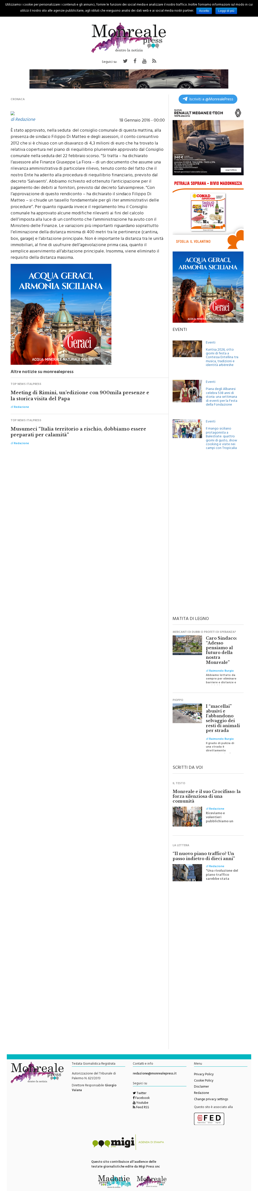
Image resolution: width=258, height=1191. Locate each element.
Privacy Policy (204, 1075)
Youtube (142, 1103)
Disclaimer (201, 1087)
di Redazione (23, 120)
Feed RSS (142, 1108)
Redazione (201, 1093)
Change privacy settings (211, 1100)
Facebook (142, 1098)
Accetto (204, 11)
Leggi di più (226, 11)
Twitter (141, 1094)
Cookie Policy (203, 1081)
